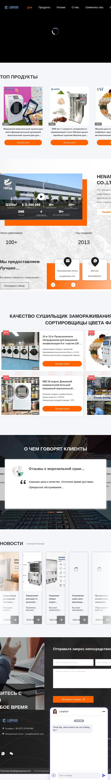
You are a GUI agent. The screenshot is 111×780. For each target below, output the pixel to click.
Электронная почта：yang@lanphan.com (24, 734)
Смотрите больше (35, 543)
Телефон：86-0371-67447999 (18, 728)
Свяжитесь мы (94, 7)
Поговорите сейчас (14, 286)
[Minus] (104, 711)
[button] (28, 488)
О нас (75, 7)
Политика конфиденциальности (15, 771)
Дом (29, 7)
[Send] (103, 775)
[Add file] (54, 775)
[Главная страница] (11, 7)
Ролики (61, 7)
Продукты (44, 7)
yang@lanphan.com (67, 276)
